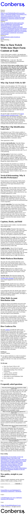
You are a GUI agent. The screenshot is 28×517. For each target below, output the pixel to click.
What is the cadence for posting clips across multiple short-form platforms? (14, 440)
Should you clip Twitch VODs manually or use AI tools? (13, 400)
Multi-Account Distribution (11, 490)
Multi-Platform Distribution (10, 374)
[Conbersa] (14, 8)
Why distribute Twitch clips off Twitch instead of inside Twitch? (14, 426)
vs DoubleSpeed (5, 497)
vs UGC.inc (12, 497)
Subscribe (18, 483)
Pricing (2, 38)
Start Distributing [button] (6, 39)
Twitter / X (3, 505)
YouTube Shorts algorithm (7, 278)
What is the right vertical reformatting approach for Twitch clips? (14, 412)
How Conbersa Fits (8, 378)
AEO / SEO (15, 491)
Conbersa (7, 329)
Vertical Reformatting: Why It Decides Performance (13, 370)
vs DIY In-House (9, 499)
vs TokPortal (18, 497)
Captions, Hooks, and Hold (10, 373)
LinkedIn (8, 505)
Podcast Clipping (8, 491)
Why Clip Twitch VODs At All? (12, 366)
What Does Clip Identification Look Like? (14, 368)
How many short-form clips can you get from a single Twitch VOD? (14, 388)
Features (3, 490)
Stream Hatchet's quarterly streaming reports (12, 114)
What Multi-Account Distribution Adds (13, 376)
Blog (11, 505)
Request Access (17, 505)
